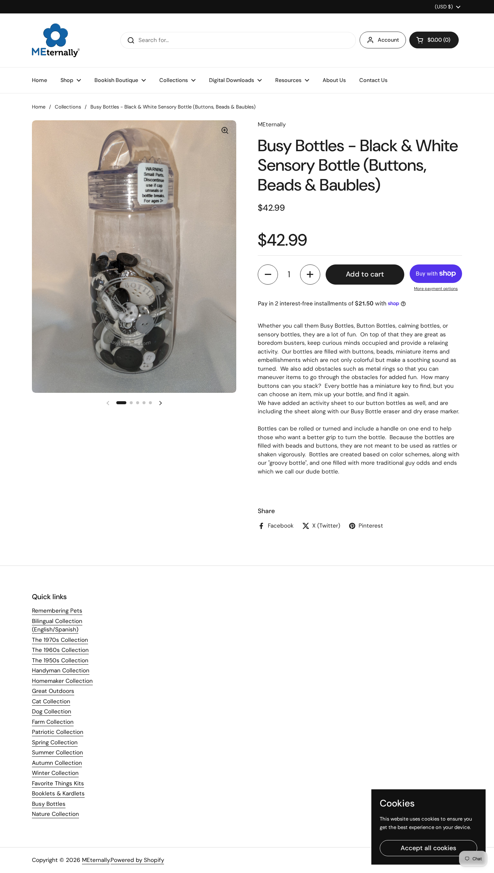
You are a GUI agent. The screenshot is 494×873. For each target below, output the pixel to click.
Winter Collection (55, 773)
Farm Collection (53, 721)
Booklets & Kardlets (58, 793)
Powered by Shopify (137, 860)
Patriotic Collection (57, 732)
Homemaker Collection (62, 680)
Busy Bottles (49, 803)
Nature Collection (55, 814)
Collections (68, 106)
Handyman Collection (60, 670)
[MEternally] (56, 40)
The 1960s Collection (60, 650)
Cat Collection (51, 701)
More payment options (436, 288)
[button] (434, 40)
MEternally (96, 860)
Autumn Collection (57, 762)
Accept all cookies (428, 848)
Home (38, 106)
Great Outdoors (53, 691)
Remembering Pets (57, 610)
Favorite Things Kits (58, 783)
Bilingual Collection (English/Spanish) (57, 625)
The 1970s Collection (60, 639)
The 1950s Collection (60, 660)
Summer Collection (57, 752)
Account (388, 39)
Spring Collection (55, 742)
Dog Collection (51, 711)
